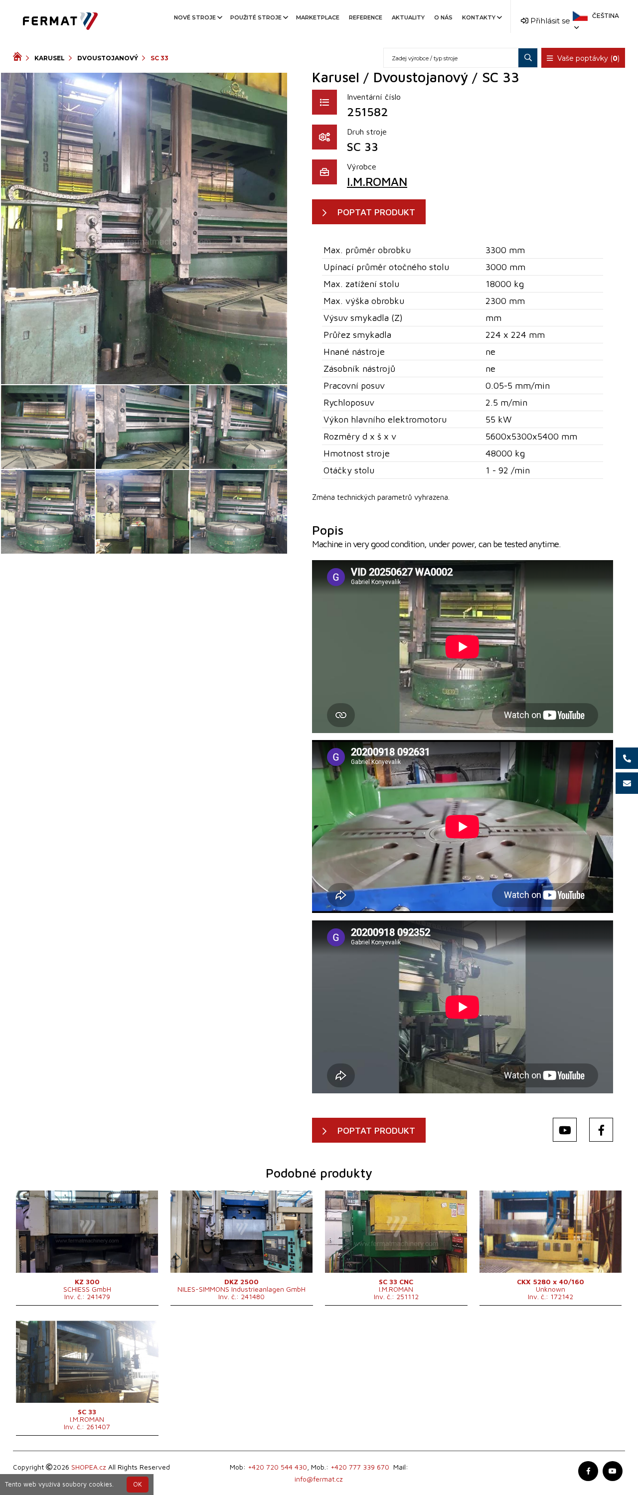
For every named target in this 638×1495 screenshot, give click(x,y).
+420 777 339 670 (359, 1467)
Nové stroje (195, 17)
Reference (365, 17)
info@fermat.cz (319, 1479)
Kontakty (478, 17)
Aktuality (408, 17)
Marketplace (317, 17)
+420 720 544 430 (277, 1467)
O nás (443, 17)
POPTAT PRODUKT (376, 212)
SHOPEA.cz (88, 1467)
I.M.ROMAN (377, 181)
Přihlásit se (549, 20)
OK (137, 1484)
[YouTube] (565, 1130)
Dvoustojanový (107, 58)
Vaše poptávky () (587, 58)
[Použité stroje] (19, 57)
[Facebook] (601, 1130)
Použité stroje (256, 17)
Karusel (49, 58)
